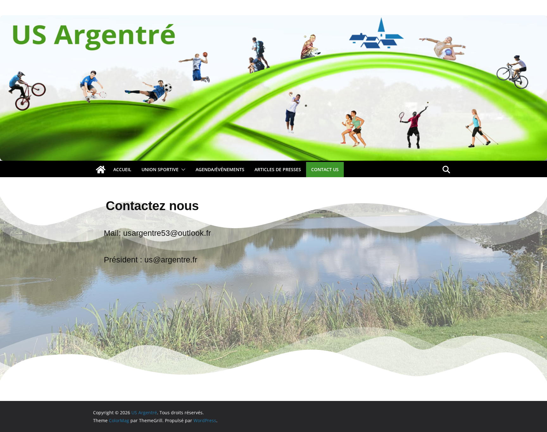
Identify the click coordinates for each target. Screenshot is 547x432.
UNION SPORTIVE (160, 169)
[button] (182, 169)
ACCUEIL (122, 169)
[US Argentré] (100, 169)
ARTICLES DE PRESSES (278, 169)
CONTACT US (325, 169)
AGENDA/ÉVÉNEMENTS (220, 169)
